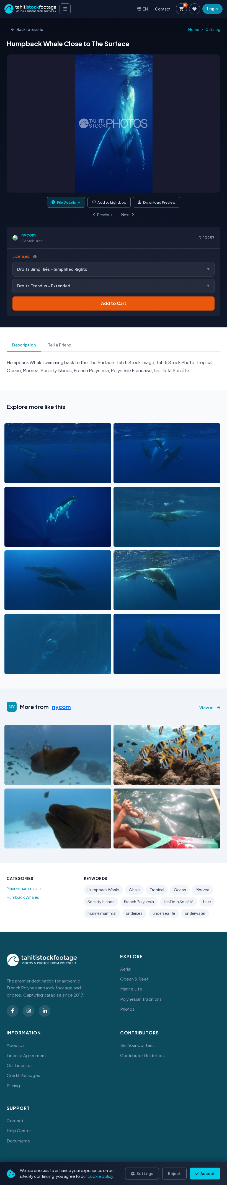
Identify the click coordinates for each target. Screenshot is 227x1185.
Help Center (19, 1130)
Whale (134, 889)
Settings (144, 1173)
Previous (104, 214)
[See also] (86, 477)
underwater (195, 913)
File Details (66, 202)
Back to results (30, 29)
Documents (18, 1140)
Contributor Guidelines (142, 1055)
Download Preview (159, 202)
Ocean (180, 889)
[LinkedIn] (44, 1011)
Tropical (157, 889)
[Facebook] (12, 1011)
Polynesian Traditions (141, 999)
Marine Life (131, 988)
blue (207, 901)
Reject (174, 1173)
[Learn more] (35, 256)
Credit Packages (23, 1075)
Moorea (202, 889)
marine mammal (101, 913)
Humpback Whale (103, 889)
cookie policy (100, 1176)
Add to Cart (113, 303)
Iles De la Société (179, 901)
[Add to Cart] (12, 477)
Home (193, 29)
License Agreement (26, 1055)
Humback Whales (23, 897)
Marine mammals (22, 888)
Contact (163, 8)
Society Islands (100, 901)
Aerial (125, 968)
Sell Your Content (137, 1045)
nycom (28, 234)
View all (207, 707)
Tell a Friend (59, 344)
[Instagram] (28, 1011)
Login (212, 8)
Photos (127, 1008)
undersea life (164, 913)
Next (125, 214)
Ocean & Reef (134, 978)
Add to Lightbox (111, 202)
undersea (134, 913)
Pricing (13, 1085)
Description (24, 344)
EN (145, 8)
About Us (16, 1045)
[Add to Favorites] (22, 477)
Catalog (212, 29)
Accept (207, 1173)
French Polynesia (139, 901)
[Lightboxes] (194, 8)
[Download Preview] (33, 477)
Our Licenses (20, 1065)
